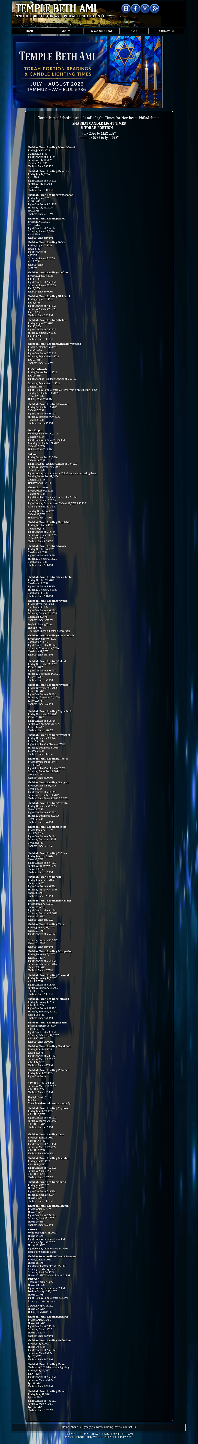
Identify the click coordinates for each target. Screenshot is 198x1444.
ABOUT (65, 31)
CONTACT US (166, 31)
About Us (75, 1427)
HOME (30, 31)
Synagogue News (93, 1427)
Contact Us (129, 1427)
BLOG (134, 31)
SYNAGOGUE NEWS (102, 31)
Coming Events (113, 1427)
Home (65, 1427)
